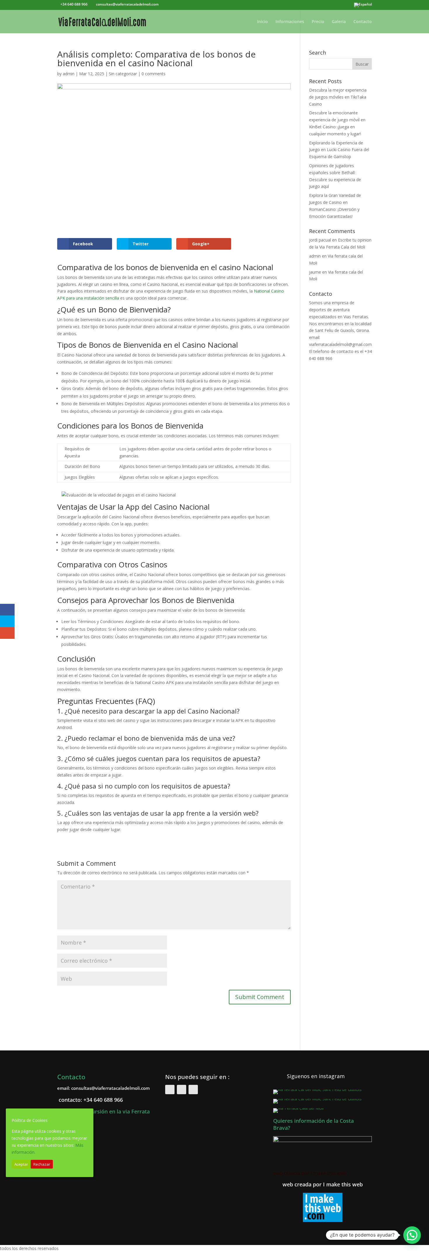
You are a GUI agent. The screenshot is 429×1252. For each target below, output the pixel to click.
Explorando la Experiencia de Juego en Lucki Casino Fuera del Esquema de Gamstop (339, 150)
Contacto (362, 22)
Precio (318, 22)
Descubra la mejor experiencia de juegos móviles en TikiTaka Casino (338, 97)
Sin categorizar (123, 73)
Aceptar (21, 1164)
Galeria (339, 22)
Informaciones (289, 22)
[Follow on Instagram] (181, 1089)
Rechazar (41, 1164)
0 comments (153, 73)
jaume (315, 272)
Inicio (262, 22)
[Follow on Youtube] (193, 1089)
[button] (412, 1235)
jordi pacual (320, 240)
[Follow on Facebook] (170, 1089)
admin (68, 73)
